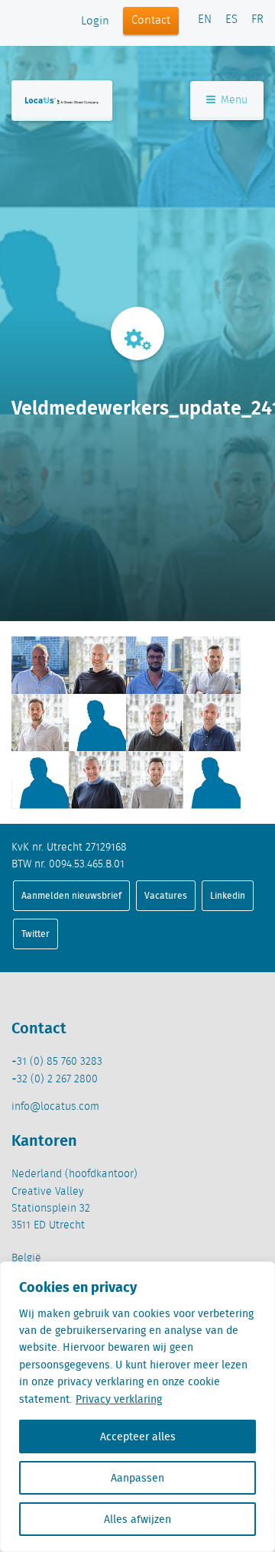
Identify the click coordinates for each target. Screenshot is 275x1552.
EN (205, 19)
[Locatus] (62, 100)
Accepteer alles (138, 1436)
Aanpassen (137, 1477)
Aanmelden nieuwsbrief (71, 895)
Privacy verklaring (119, 1399)
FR (257, 19)
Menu (232, 100)
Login (95, 21)
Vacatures (165, 895)
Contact (150, 20)
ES (231, 19)
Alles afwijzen (137, 1519)
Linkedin (227, 895)
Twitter (35, 933)
